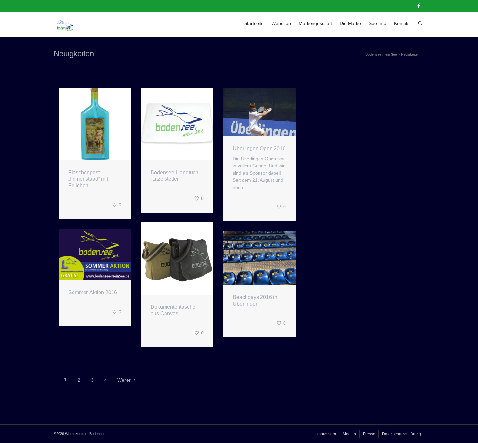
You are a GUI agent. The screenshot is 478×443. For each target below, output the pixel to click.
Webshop (281, 23)
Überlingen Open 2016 (259, 148)
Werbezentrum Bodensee (85, 434)
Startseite (254, 23)
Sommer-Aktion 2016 (92, 292)
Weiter (124, 380)
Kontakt (402, 23)
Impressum (326, 434)
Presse (369, 434)
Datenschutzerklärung (401, 434)
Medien (349, 434)
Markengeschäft (315, 23)
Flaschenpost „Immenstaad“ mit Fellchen (88, 179)
